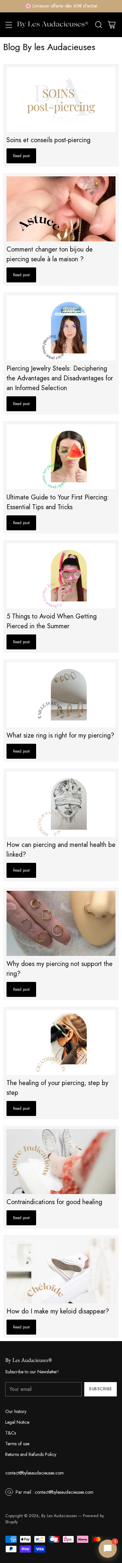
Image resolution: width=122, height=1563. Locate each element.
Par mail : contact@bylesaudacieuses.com (54, 1492)
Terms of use (17, 1443)
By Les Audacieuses (59, 1516)
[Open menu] (8, 24)
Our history (15, 1411)
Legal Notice (17, 1422)
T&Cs (10, 1433)
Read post (21, 156)
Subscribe (100, 1389)
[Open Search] (98, 24)
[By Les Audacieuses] (52, 25)
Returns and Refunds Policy (30, 1454)
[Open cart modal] (111, 24)
